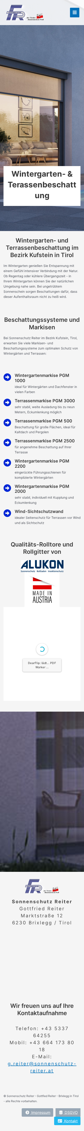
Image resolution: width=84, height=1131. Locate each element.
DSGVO (70, 1112)
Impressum (40, 1112)
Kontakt (70, 1121)
